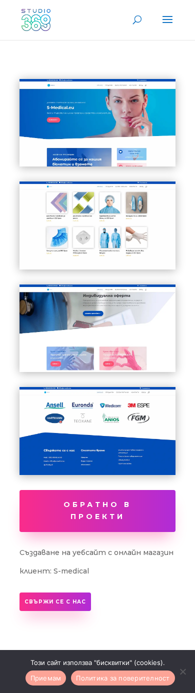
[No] (183, 671)
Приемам (46, 678)
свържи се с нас (55, 601)
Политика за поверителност (123, 678)
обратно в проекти (98, 510)
